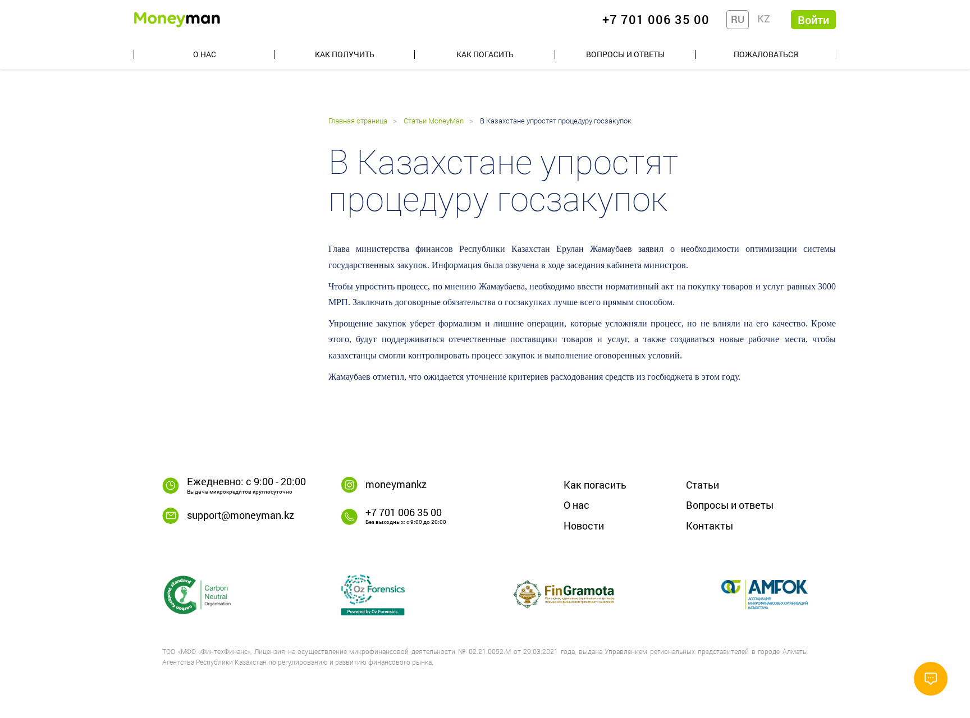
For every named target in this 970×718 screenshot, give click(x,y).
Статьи (702, 484)
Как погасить (485, 54)
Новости (584, 525)
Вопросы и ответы (625, 54)
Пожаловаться (766, 54)
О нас (204, 54)
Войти (813, 19)
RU (737, 19)
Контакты (709, 525)
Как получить (344, 54)
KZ (763, 18)
